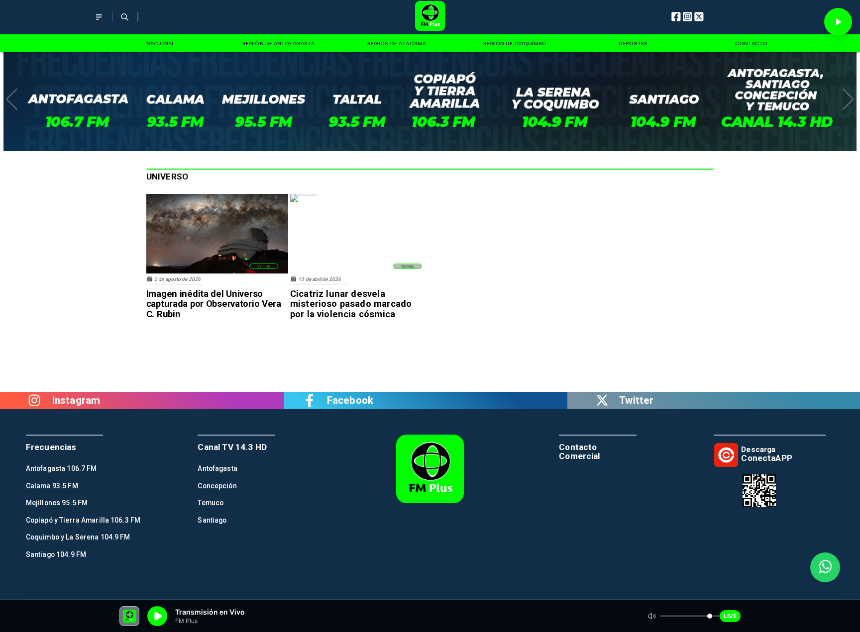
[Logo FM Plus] (430, 17)
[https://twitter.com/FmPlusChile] (602, 400)
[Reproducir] (838, 22)
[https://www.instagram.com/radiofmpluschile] (34, 400)
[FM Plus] (99, 23)
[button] (11, 99)
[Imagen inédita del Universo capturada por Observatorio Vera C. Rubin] (217, 273)
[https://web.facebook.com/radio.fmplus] (309, 400)
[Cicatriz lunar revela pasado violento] (303, 195)
